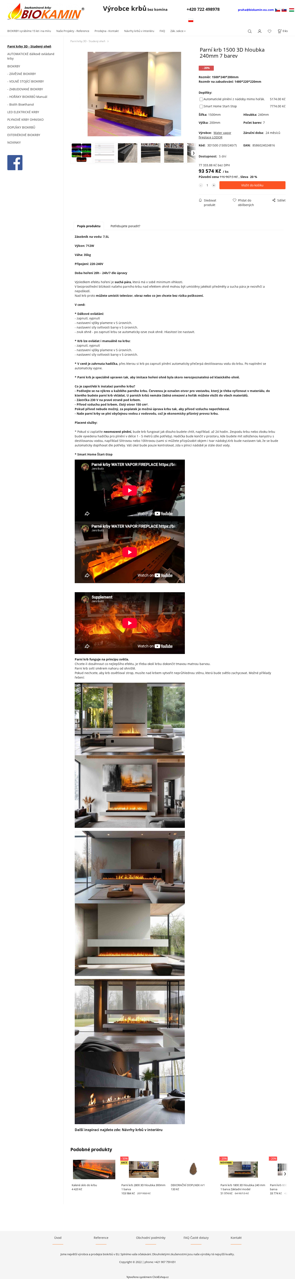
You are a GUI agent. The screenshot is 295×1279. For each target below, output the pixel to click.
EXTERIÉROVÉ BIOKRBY (23, 135)
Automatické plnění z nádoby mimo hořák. (234, 99)
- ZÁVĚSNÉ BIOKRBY (21, 74)
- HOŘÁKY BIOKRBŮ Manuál (27, 97)
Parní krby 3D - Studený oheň (29, 46)
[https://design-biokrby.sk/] (284, 10)
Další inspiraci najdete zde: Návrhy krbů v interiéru (119, 1129)
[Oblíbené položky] (269, 31)
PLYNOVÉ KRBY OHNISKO (25, 119)
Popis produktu (88, 226)
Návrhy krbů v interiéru (139, 31)
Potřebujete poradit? (125, 226)
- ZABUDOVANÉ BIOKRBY (25, 89)
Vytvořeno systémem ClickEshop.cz (148, 1277)
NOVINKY (14, 142)
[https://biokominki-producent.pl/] (190, 20)
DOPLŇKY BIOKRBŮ (21, 127)
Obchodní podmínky (150, 1238)
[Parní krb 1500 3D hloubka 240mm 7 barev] (133, 94)
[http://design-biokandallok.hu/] (291, 10)
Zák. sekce (176, 31)
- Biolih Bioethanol (20, 104)
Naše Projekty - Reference (72, 31)
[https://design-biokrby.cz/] (278, 10)
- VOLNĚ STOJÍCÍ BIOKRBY (25, 81)
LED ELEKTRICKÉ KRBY (23, 112)
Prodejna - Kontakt (107, 31)
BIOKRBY (13, 66)
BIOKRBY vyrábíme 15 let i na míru (29, 31)
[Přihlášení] (260, 30)
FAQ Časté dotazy (196, 1238)
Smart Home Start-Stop (220, 106)
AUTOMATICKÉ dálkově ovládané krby (30, 56)
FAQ (162, 31)
